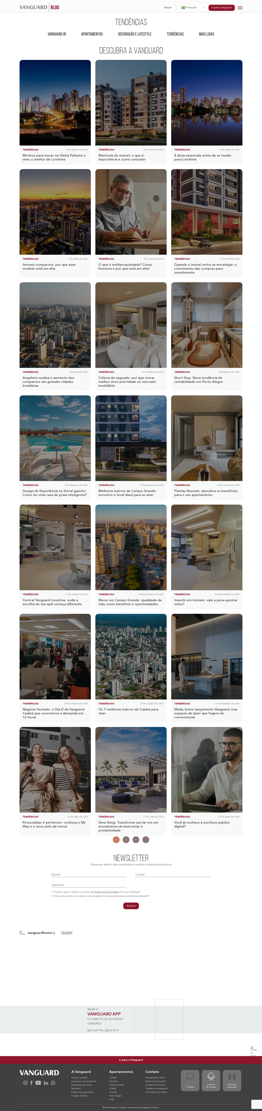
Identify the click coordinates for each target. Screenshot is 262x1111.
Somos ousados (79, 1078)
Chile (111, 1099)
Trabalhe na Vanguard (156, 1089)
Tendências (175, 33)
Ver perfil (66, 933)
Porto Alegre (115, 1096)
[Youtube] (38, 1084)
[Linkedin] (46, 1084)
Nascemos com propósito (84, 1081)
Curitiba (113, 1078)
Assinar (131, 906)
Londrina (113, 1081)
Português (191, 7)
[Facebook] (31, 1084)
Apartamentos (92, 33)
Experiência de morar (81, 1085)
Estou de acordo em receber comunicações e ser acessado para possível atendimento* (101, 896)
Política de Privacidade (106, 892)
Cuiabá (112, 1089)
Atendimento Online (155, 1078)
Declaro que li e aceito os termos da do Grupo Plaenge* (97, 892)
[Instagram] (25, 1084)
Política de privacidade (82, 1092)
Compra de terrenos (155, 1085)
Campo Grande (116, 1085)
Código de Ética (79, 1096)
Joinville (113, 1092)
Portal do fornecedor (156, 1081)
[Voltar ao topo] (254, 1049)
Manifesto (76, 1089)
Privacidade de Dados (156, 1092)
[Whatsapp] (53, 1084)
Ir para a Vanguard (222, 8)
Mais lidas (206, 33)
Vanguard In (57, 33)
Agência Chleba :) (151, 1108)
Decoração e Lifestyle (134, 33)
